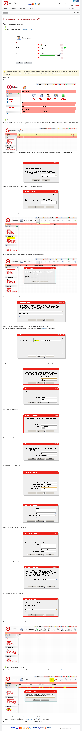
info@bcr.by (37, 718)
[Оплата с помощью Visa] (29, 4)
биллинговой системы (28, 719)
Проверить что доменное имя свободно (20, 26)
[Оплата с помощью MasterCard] (32, 4)
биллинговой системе (27, 29)
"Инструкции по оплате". (67, 669)
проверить (43, 328)
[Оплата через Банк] (38, 4)
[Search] (70, 8)
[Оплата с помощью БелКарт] (36, 4)
